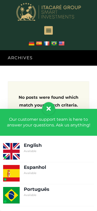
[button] (48, 30)
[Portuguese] (54, 43)
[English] (62, 43)
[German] (32, 43)
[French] (47, 43)
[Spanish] (39, 43)
